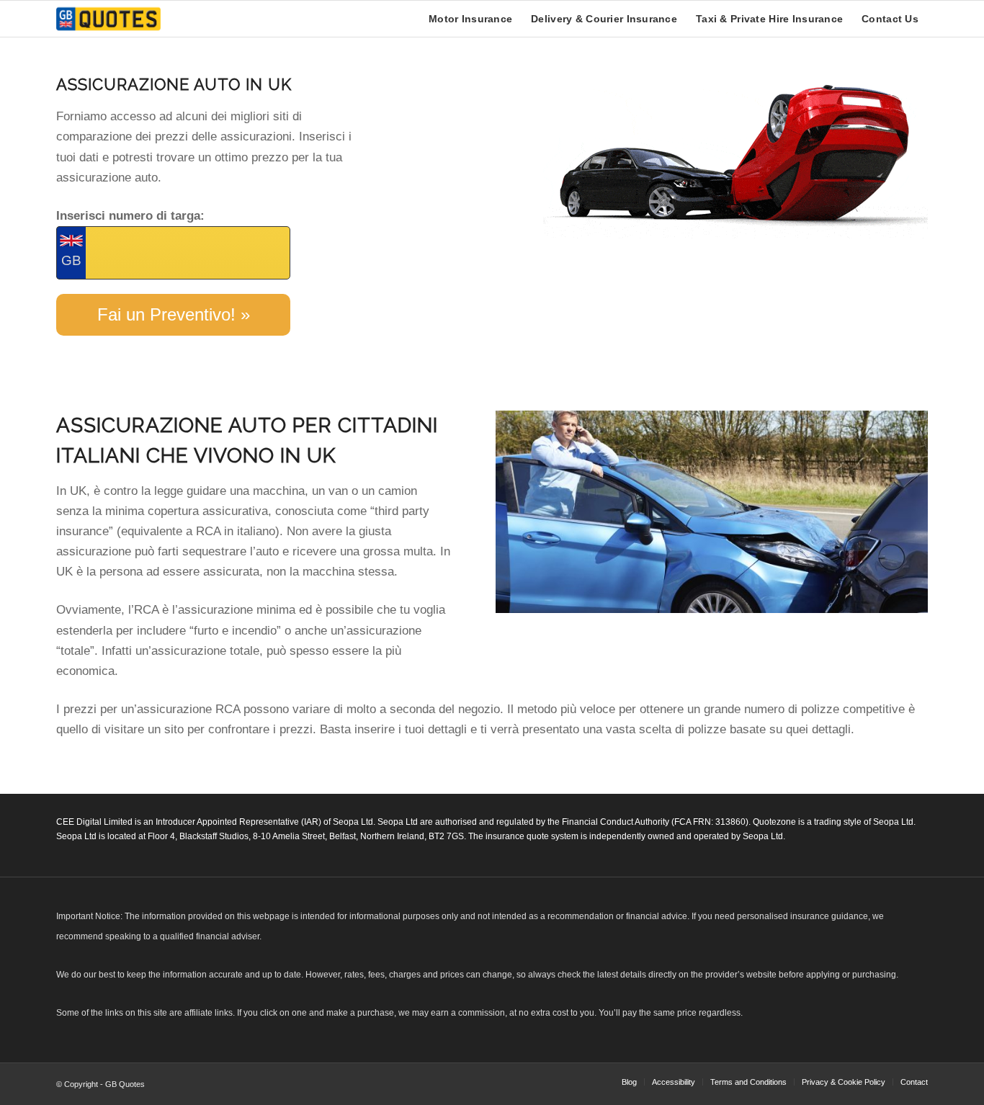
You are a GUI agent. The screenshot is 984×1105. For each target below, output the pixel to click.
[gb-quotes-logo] (108, 19)
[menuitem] (470, 19)
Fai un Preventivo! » (173, 314)
